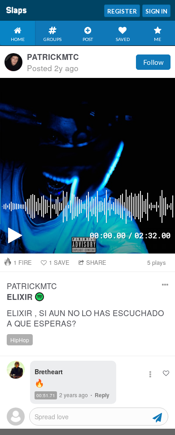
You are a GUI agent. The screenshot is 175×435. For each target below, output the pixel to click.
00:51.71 (45, 395)
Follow (153, 62)
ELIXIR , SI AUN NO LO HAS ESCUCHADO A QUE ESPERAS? (85, 318)
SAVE (59, 262)
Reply (102, 395)
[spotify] (39, 296)
